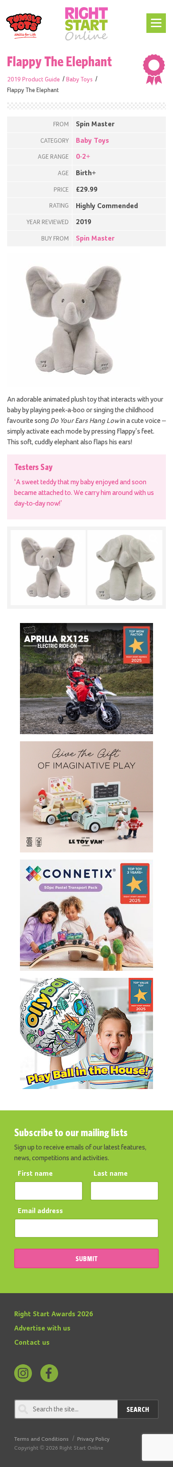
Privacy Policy (93, 1439)
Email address (40, 1211)
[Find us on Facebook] (49, 1373)
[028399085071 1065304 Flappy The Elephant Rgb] (48, 567)
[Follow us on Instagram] (23, 1373)
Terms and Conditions (41, 1439)
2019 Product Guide (33, 79)
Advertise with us (42, 1328)
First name (35, 1174)
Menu (154, 18)
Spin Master (95, 238)
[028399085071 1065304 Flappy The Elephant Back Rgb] (124, 567)
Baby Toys (79, 79)
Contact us (32, 1342)
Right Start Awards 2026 (53, 1314)
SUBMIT (86, 1258)
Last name (111, 1174)
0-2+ (83, 157)
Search (137, 1409)
